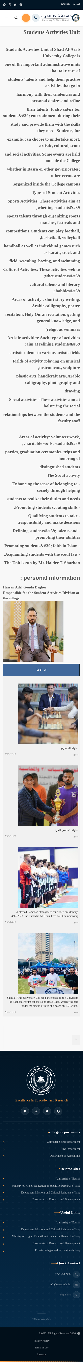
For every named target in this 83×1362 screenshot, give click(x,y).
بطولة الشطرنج (69, 748)
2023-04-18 (10, 922)
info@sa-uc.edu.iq (60, 1284)
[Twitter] (15, 5)
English (65, 3)
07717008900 (63, 1274)
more (76, 754)
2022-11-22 (10, 836)
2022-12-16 (10, 754)
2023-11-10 (10, 1012)
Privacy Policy (42, 1340)
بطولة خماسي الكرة (66, 830)
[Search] (16, 18)
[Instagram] (10, 5)
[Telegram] (4, 5)
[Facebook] (21, 5)
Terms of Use (42, 1347)
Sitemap (41, 1354)
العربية (76, 3)
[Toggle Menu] (7, 18)
